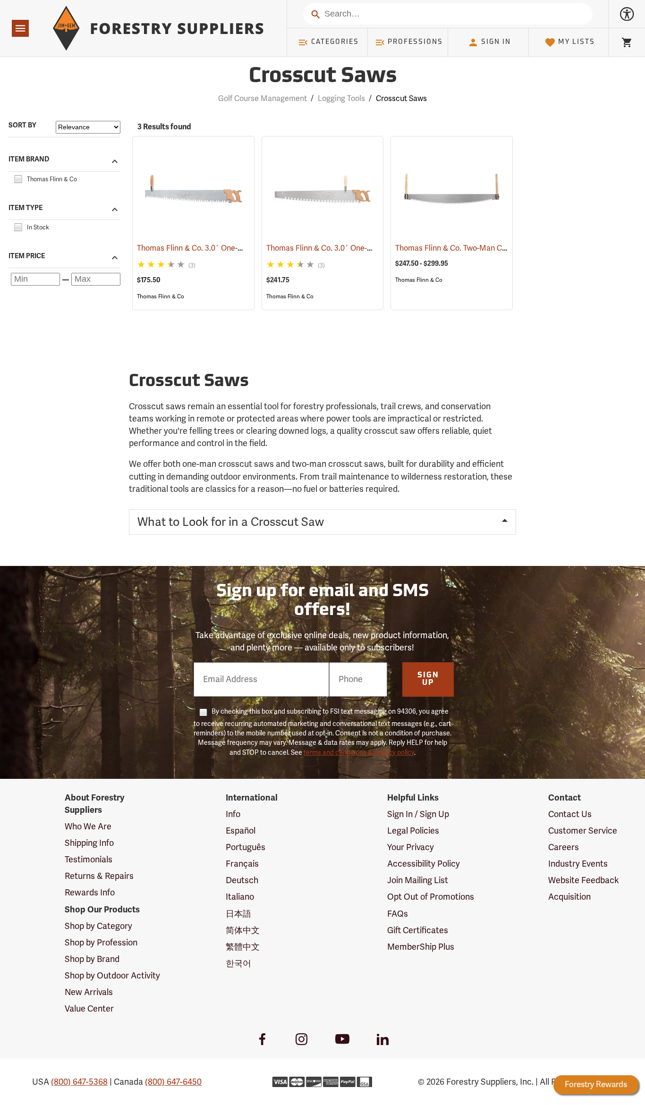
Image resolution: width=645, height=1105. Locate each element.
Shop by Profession (101, 942)
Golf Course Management (262, 98)
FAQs (397, 914)
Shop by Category (98, 926)
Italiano (240, 897)
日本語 (238, 914)
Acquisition (569, 897)
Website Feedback (583, 880)
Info (233, 814)
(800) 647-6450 (173, 1082)
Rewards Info (90, 892)
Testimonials (88, 859)
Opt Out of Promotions (430, 897)
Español (240, 831)
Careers (563, 847)
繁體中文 (243, 947)
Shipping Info (89, 843)
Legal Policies (413, 831)
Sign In (496, 42)
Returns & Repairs (99, 876)
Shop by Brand (92, 959)
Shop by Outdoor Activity (112, 975)
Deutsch (242, 880)
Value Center (89, 1009)
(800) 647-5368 (79, 1082)
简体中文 (243, 930)
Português (245, 847)
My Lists (576, 42)
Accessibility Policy (423, 864)
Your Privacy (410, 847)
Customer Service (582, 831)
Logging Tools (341, 98)
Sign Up (428, 679)
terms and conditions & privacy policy (359, 753)
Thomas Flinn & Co (160, 296)
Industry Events (578, 864)
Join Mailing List (417, 880)
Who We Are (88, 826)
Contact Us (570, 814)
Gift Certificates (417, 930)
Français (242, 864)
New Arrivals (89, 992)
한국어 (238, 963)
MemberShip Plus (420, 947)
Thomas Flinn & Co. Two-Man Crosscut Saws (484, 248)
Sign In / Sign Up (418, 814)
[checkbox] (18, 178)
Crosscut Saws (323, 76)
